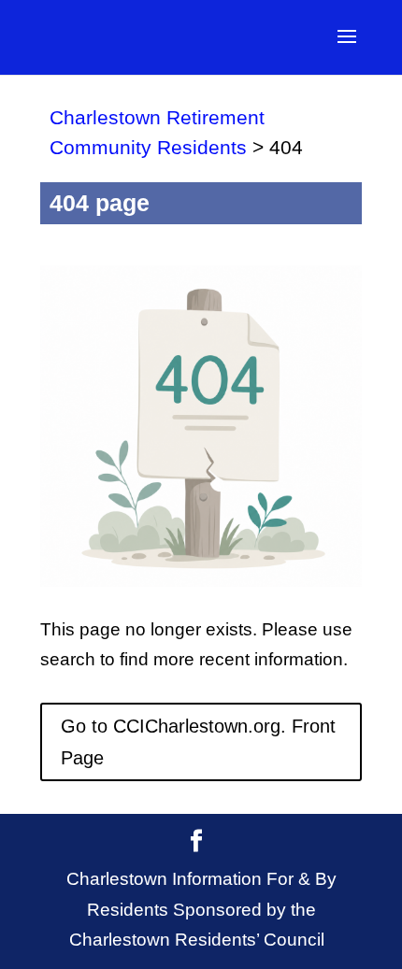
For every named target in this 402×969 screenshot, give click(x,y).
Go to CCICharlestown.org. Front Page (198, 742)
